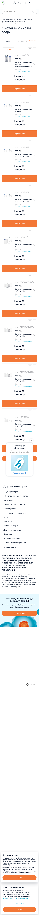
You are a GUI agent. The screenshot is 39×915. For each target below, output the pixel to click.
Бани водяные (9, 509)
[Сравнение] (25, 2)
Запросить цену (19, 89)
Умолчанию (22, 44)
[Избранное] (20, 2)
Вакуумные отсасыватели (14, 513)
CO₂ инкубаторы (10, 492)
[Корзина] (30, 2)
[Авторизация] (14, 2)
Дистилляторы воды (12, 530)
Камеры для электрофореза (15, 542)
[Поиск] (33, 11)
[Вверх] (35, 790)
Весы (5, 517)
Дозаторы (7, 534)
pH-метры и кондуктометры (15, 496)
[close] (37, 684)
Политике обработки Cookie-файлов (15, 898)
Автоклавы (8, 500)
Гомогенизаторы (10, 526)
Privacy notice (33, 684)
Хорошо (19, 878)
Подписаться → (19, 473)
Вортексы (7, 521)
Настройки (19, 903)
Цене (19, 47)
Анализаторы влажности (14, 504)
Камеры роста (9, 547)
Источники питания (11, 538)
